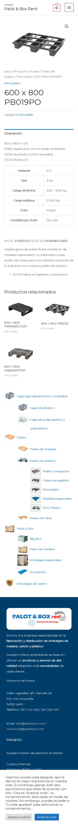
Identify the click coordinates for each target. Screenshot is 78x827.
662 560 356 (50, 709)
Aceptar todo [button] (46, 817)
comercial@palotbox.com (25, 729)
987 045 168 (29, 709)
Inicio (8, 71)
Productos (21, 71)
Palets (35, 71)
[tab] (39, 133)
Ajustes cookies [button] (19, 817)
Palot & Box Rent (20, 8)
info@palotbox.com (30, 723)
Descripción (13, 133)
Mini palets (25, 76)
